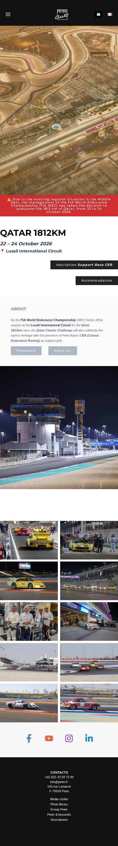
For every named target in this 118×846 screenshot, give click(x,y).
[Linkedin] (89, 738)
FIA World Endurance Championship (48, 320)
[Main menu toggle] (8, 14)
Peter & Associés (59, 814)
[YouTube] (49, 738)
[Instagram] (69, 738)
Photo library (59, 804)
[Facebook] (29, 738)
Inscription (84, 265)
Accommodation (96, 280)
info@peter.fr (59, 782)
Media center (59, 799)
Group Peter (59, 809)
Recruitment (59, 819)
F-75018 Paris (59, 791)
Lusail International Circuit (34, 251)
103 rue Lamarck (59, 786)
